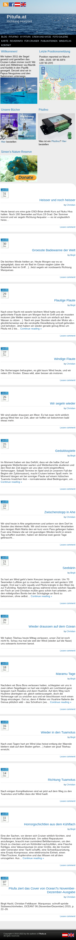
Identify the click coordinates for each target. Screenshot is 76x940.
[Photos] (18, 168)
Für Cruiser (31, 41)
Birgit (72, 255)
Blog (4, 37)
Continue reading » (31, 328)
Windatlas (65, 41)
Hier (3, 141)
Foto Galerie (60, 37)
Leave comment (67, 227)
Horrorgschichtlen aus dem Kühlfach (49, 824)
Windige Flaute (64, 359)
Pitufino (13, 37)
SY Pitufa (25, 37)
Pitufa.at (16, 16)
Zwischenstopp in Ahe (59, 512)
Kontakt (6, 45)
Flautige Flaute (64, 300)
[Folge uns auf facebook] (11, 4)
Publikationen (49, 41)
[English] (23, 6)
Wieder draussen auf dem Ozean (52, 626)
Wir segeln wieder (62, 403)
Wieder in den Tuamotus (58, 732)
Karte (4, 41)
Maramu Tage (65, 674)
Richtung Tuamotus (61, 779)
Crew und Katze (41, 37)
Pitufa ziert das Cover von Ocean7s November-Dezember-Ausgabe (42, 890)
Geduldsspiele (65, 451)
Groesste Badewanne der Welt (53, 250)
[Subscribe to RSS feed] (5, 4)
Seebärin (69, 568)
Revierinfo (16, 41)
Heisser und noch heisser (57, 200)
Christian (71, 205)
